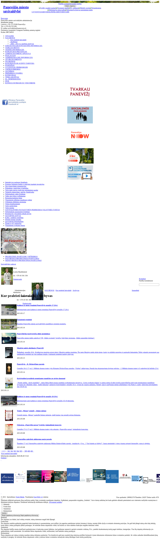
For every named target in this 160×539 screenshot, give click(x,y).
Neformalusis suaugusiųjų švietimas (17, 212)
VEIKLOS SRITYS (12, 48)
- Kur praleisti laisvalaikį (18, 40)
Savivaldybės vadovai (8, 264)
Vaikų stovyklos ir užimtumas (15, 196)
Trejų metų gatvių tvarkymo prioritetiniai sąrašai (21, 190)
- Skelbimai (13, 42)
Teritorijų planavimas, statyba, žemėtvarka (19, 192)
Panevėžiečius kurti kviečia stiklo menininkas (33, 334)
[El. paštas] (73, 8)
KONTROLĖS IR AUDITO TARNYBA (19, 63)
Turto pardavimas (11, 206)
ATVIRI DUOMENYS (13, 59)
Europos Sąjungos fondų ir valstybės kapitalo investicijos (24, 184)
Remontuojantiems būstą (13, 198)
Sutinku (4, 513)
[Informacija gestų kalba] (56, 10)
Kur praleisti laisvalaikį (63, 290)
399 (25, 451)
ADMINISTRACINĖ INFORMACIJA (19, 57)
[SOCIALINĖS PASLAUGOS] (80, 114)
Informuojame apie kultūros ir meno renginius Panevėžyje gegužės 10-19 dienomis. (45, 401)
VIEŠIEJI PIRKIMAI (12, 69)
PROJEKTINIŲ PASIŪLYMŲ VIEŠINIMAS (21, 256)
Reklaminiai (7, 511)
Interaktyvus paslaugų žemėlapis (16, 182)
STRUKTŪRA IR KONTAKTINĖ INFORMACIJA (23, 46)
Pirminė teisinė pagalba (13, 220)
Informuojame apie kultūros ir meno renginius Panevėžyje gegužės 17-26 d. (43, 310)
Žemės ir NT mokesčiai (13, 223)
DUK (7, 81)
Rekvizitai (4, 18)
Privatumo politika (55, 502)
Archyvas (76, 290)
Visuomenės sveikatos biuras (15, 225)
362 (11, 451)
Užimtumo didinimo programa (15, 202)
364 (18, 451)
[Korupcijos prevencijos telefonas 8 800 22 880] (137, 478)
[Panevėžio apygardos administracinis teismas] (125, 482)
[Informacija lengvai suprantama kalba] (79, 10)
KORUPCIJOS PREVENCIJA (16, 52)
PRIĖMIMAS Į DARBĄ (14, 73)
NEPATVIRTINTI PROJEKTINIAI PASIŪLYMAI (23, 260)
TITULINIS (9, 36)
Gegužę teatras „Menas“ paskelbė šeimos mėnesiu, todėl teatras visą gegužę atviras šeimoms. (49, 415)
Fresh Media (20, 497)
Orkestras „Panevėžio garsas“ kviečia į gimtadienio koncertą (39, 425)
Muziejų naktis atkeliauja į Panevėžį (30, 348)
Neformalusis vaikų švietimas (15, 194)
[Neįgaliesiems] (95, 8)
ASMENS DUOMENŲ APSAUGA (18, 53)
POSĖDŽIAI (9, 65)
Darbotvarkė (17, 279)
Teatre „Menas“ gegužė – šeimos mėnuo (31, 411)
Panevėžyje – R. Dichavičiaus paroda (30, 364)
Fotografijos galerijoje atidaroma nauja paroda (34, 439)
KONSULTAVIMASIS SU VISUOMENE (20, 83)
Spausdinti (135, 290)
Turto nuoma (9, 208)
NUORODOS (10, 61)
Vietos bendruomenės (12, 204)
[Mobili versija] (84, 8)
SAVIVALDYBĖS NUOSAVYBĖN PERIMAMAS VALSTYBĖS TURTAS (32, 210)
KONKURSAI (10, 75)
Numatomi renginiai (24, 320)
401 (31, 451)
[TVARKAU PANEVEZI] (80, 97)
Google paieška (76, 4)
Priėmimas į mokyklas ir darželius (16, 188)
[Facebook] (14, 105)
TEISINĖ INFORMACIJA (14, 50)
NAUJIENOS (10, 38)
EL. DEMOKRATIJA (13, 79)
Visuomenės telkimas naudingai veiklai (18, 200)
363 (14, 451)
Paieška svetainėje (64, 4)
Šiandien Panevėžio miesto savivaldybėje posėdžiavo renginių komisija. (41, 324)
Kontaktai (142, 279)
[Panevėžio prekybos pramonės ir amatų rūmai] (112, 482)
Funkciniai (7, 507)
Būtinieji (6, 504)
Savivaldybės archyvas (13, 216)
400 (28, 451)
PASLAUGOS (10, 55)
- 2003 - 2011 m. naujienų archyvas (22, 44)
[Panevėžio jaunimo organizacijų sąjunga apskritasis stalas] (86, 480)
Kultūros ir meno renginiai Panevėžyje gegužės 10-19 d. (37, 396)
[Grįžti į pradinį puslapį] (47, 8)
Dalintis (3, 458)
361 (8, 451)
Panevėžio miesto (16, 9)
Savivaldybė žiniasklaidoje (14, 221)
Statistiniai (7, 509)
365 (21, 451)
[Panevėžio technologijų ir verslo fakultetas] (149, 480)
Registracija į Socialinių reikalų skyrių (18, 214)
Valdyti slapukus (70, 6)
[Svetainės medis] (62, 8)
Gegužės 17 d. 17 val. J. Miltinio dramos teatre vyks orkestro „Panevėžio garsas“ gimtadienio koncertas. (52, 429)
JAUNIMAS (9, 71)
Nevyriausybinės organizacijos (15, 186)
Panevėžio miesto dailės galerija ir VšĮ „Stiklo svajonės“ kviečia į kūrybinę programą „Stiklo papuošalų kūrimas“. (56, 338)
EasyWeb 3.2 (38, 497)
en (78, 8)
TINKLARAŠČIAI (12, 77)
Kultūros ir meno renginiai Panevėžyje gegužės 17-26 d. (37, 305)
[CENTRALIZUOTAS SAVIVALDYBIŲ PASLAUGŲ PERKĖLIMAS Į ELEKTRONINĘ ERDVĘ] (80, 172)
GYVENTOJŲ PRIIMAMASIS (16, 67)
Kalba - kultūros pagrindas (14, 218)
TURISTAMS (64, 12)
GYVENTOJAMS (38, 12)
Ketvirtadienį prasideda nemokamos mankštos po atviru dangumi (41, 378)
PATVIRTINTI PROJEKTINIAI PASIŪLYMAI (22, 258)
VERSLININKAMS (52, 12)
